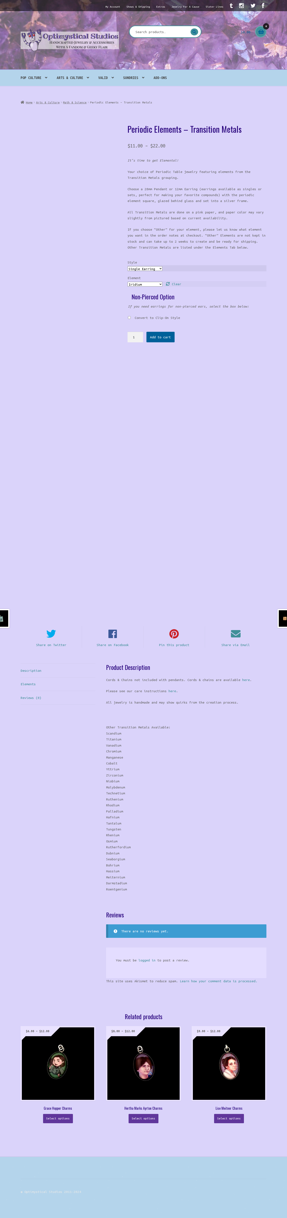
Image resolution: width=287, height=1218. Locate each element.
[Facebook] (262, 5)
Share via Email (235, 645)
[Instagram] (241, 5)
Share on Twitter (51, 645)
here (246, 680)
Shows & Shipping (138, 6)
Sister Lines (214, 6)
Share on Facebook (113, 645)
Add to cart (160, 337)
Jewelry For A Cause (185, 6)
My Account (112, 6)
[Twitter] (253, 5)
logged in (146, 960)
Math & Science (75, 102)
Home (29, 102)
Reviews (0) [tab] (31, 698)
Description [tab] (31, 670)
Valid (103, 78)
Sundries (130, 78)
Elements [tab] (28, 684)
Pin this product (174, 645)
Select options (58, 1118)
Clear (176, 284)
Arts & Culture (70, 78)
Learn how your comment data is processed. (218, 981)
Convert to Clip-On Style (157, 318)
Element (134, 278)
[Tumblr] (231, 5)
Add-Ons (160, 78)
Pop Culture (31, 78)
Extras (160, 6)
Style (132, 262)
